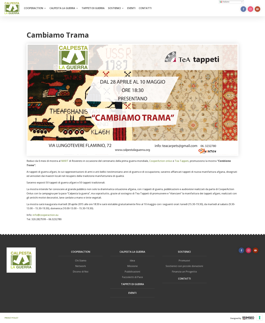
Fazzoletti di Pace (132, 277)
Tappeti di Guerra (132, 284)
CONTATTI (145, 8)
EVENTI (131, 8)
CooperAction (80, 251)
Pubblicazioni (132, 271)
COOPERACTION (33, 8)
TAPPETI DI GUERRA (93, 8)
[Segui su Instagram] (250, 9)
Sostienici (184, 251)
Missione (132, 266)
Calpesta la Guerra (132, 251)
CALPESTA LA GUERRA (62, 8)
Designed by (235, 318)
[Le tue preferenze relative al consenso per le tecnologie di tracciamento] (260, 318)
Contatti (184, 278)
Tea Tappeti (182, 161)
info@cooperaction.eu (45, 215)
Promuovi (184, 260)
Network (80, 266)
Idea (132, 260)
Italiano (225, 2)
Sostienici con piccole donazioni (184, 266)
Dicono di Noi (80, 271)
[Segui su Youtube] (257, 9)
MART (64, 161)
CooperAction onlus (160, 161)
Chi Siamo (80, 260)
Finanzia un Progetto (184, 271)
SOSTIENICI (114, 8)
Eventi (132, 293)
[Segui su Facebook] (243, 9)
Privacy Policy (11, 318)
